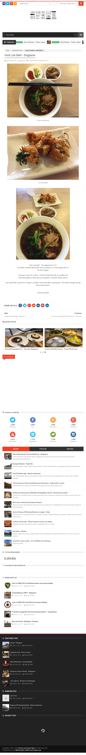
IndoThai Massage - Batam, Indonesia (27, 473)
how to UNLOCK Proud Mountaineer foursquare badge (32, 583)
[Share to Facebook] (6, 345)
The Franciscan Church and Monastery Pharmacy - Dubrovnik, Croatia (38, 483)
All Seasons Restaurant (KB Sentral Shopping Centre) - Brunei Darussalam (40, 493)
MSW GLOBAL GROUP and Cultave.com (28, 750)
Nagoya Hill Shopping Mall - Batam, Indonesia (26, 705)
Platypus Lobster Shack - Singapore (22, 671)
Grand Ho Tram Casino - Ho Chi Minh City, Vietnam (32, 541)
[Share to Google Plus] (11, 345)
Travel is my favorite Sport (26, 748)
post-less (13, 696)
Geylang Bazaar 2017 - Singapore (24, 593)
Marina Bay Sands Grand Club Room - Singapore (30, 454)
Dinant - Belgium (16, 643)
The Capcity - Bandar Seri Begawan (22, 681)
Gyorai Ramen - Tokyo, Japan (18, 42)
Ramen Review (76, 42)
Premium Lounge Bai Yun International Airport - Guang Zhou (34, 612)
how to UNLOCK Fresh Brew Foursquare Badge (29, 602)
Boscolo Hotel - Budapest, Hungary (25, 621)
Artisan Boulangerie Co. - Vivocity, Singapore (21, 349)
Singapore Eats (17, 50)
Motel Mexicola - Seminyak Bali (21, 662)
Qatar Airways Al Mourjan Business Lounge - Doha (31, 512)
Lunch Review (33, 60)
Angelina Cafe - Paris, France (20, 652)
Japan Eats (40, 42)
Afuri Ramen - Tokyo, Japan (54, 42)
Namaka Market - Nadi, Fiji (23, 464)
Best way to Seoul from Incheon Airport (27, 502)
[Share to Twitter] (9, 345)
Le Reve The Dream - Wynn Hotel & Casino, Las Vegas (32, 522)
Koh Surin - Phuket (20, 531)
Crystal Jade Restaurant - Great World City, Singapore (60, 350)
